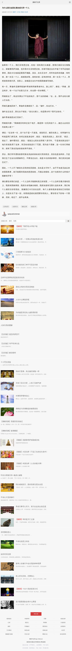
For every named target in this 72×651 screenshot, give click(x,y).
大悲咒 (63, 630)
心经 (9, 622)
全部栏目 (15, 206)
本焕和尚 (27, 618)
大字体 (18, 12)
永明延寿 (63, 626)
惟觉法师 (27, 630)
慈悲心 (27, 622)
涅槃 (45, 618)
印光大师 (27, 634)
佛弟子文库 (36, 2)
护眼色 (22, 12)
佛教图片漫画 (9, 634)
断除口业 (45, 634)
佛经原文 (38, 642)
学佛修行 (27, 626)
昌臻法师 (45, 630)
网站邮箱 (43, 642)
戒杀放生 (9, 618)
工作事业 (9, 630)
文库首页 (6, 206)
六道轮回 (63, 622)
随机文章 (24, 206)
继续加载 (36, 614)
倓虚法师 (63, 618)
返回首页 (29, 642)
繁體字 (14, 12)
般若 (9, 626)
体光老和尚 (63, 634)
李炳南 (45, 622)
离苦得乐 (45, 626)
